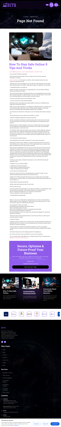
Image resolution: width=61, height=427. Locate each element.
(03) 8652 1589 (53, 4)
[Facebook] (2, 342)
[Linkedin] (5, 342)
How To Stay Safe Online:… (9, 292)
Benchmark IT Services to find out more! (19, 237)
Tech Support (57, 5)
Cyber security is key (14, 80)
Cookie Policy (16, 425)
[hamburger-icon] (47, 5)
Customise (36, 423)
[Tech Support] (55, 4)
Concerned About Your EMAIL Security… (49, 291)
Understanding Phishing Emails (29, 292)
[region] (30, 423)
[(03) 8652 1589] (50, 4)
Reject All (45, 423)
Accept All (55, 423)
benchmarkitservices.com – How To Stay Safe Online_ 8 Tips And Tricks (26, 71)
